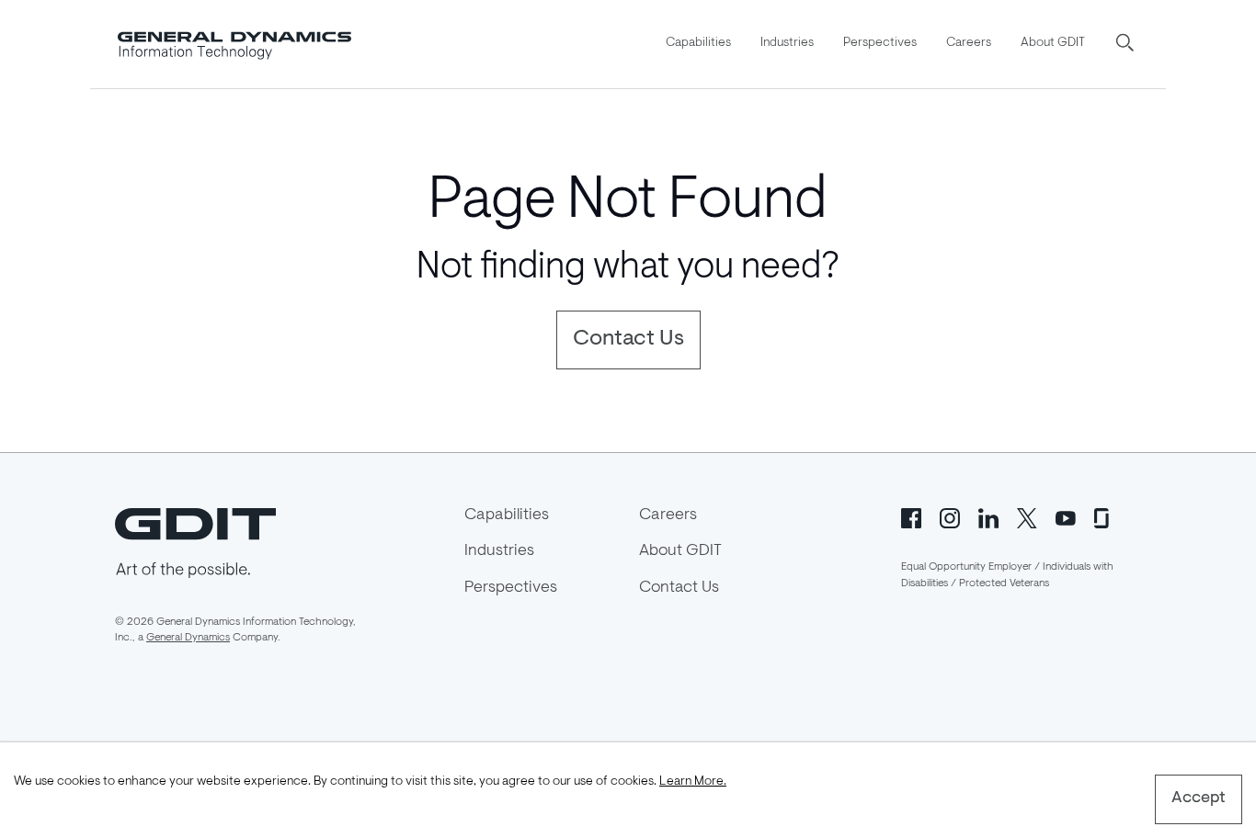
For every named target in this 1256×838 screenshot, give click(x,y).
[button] (1126, 44)
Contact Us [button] (628, 339)
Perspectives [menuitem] (880, 43)
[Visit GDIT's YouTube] (1066, 517)
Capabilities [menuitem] (698, 43)
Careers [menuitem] (968, 43)
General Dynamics (188, 637)
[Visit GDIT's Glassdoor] (1104, 517)
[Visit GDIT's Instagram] (950, 517)
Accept (1198, 798)
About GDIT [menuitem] (1053, 43)
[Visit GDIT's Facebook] (911, 517)
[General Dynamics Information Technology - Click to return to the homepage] (234, 44)
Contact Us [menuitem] (679, 588)
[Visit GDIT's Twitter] (1027, 517)
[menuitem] (698, 44)
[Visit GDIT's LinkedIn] (988, 517)
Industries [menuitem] (787, 43)
